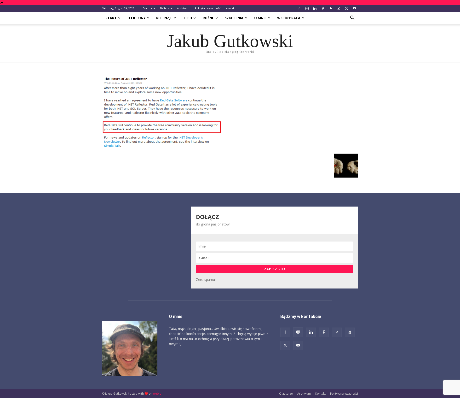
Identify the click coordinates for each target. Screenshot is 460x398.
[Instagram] (306, 8)
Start (111, 18)
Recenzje (164, 18)
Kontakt (231, 8)
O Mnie (260, 18)
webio (157, 394)
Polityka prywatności (208, 8)
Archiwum (183, 8)
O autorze (149, 8)
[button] (352, 18)
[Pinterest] (322, 8)
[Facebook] (299, 8)
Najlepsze (166, 8)
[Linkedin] (314, 8)
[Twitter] (346, 8)
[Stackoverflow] (338, 8)
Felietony (136, 18)
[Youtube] (354, 8)
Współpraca (288, 18)
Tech (187, 18)
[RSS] (330, 8)
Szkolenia (234, 18)
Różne (208, 18)
